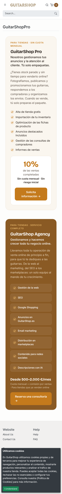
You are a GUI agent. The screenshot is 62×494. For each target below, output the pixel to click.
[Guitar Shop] (23, 4)
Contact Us (9, 439)
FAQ (35, 439)
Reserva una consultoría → (31, 398)
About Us (8, 434)
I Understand (10, 488)
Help (35, 434)
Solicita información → (31, 194)
